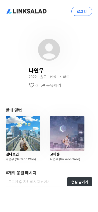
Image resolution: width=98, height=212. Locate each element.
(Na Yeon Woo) (25, 159)
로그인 (82, 11)
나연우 (10, 159)
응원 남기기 (79, 181)
